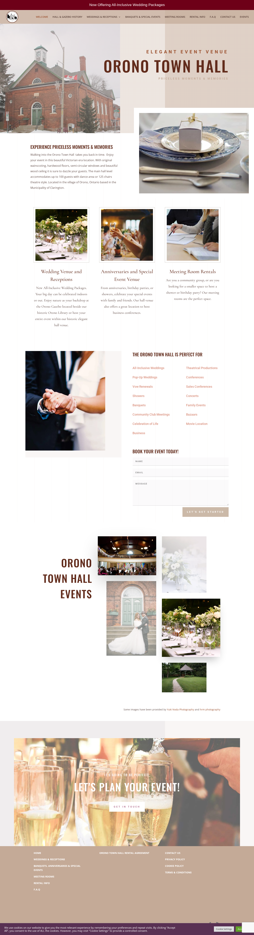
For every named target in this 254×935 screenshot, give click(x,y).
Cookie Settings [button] (224, 929)
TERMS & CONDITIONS (178, 872)
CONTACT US (227, 17)
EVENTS (244, 17)
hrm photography (210, 709)
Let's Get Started (205, 511)
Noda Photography (183, 709)
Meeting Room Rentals (193, 271)
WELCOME (42, 17)
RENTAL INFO (197, 17)
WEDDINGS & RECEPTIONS (102, 17)
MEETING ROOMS (175, 17)
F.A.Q (213, 17)
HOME (37, 853)
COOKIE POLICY (174, 865)
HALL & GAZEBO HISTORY (67, 17)
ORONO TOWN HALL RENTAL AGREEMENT (124, 853)
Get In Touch (127, 806)
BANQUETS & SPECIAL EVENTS (142, 17)
